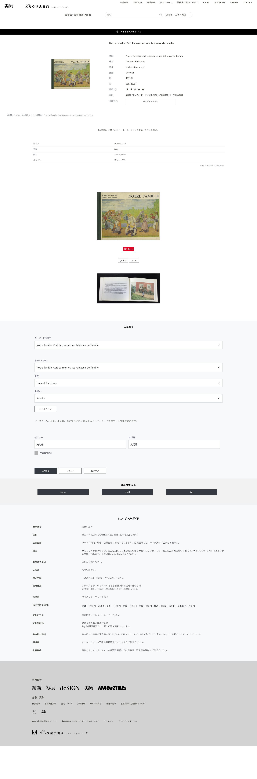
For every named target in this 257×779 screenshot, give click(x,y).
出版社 (38, 391)
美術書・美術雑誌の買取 (78, 14)
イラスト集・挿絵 (22, 115)
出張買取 (124, 2)
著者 (37, 375)
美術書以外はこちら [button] (187, 2)
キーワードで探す (43, 337)
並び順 (131, 437)
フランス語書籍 (37, 115)
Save (130, 249)
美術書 (124, 31)
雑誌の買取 (111, 703)
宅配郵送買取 (50, 703)
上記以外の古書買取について (133, 703)
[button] (247, 2)
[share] (34, 711)
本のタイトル (41, 360)
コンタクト (108, 721)
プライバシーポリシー (127, 721)
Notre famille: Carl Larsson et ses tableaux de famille (69, 115)
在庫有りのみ (46, 452)
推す (124, 260)
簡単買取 (151, 2)
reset (134, 260)
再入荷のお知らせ (150, 101)
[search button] (160, 14)
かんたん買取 (95, 703)
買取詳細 (81, 703)
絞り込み (39, 437)
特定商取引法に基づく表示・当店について (80, 721)
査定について (67, 703)
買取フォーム (166, 2)
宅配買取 (137, 2)
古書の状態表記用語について (44, 721)
